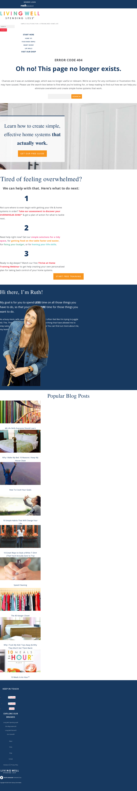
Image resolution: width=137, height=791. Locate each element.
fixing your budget (14, 244)
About (10, 741)
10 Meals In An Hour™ (20, 677)
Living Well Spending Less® (10, 722)
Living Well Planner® (10, 730)
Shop (10, 753)
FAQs (10, 747)
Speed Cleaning (20, 585)
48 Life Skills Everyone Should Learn (20, 428)
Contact (11, 759)
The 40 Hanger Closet (20, 615)
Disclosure (6, 765)
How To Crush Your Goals (20, 490)
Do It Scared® (10, 734)
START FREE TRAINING (68, 276)
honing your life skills (44, 244)
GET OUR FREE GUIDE (32, 153)
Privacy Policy (14, 765)
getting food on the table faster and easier (35, 240)
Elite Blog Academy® (10, 726)
